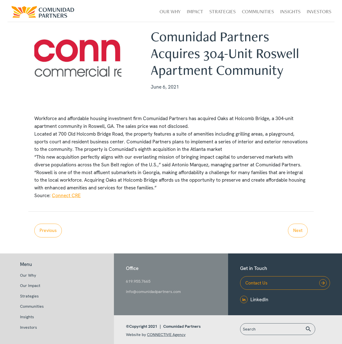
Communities (258, 11)
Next (297, 230)
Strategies (222, 11)
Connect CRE (66, 195)
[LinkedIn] (244, 299)
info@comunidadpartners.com (153, 291)
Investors (319, 11)
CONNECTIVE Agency (166, 334)
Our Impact (30, 285)
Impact (195, 11)
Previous (48, 230)
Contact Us (256, 283)
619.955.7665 (138, 281)
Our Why (170, 11)
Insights (290, 11)
